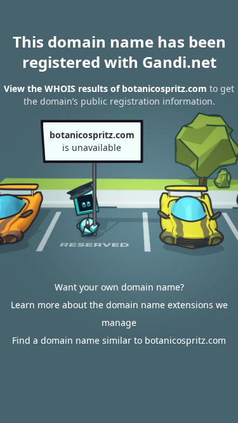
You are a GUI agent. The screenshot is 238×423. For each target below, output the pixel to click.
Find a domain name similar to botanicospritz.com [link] (119, 340)
